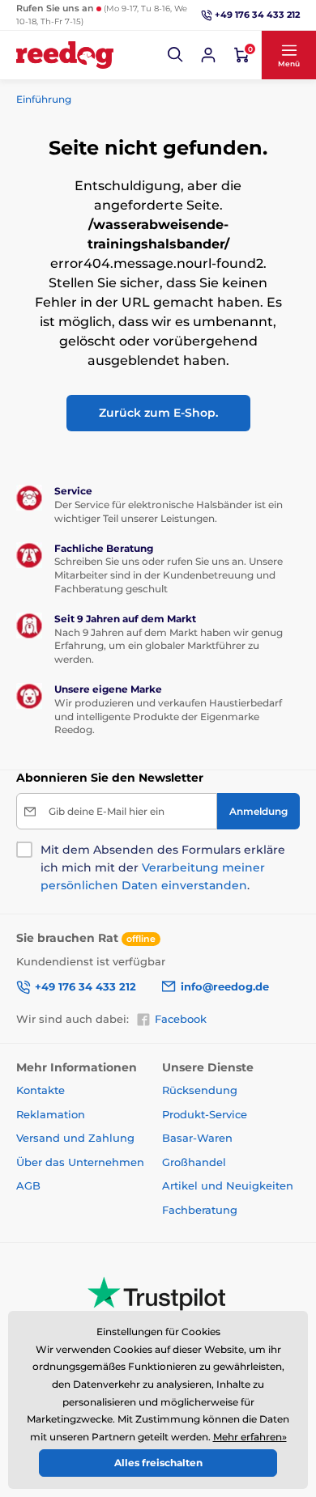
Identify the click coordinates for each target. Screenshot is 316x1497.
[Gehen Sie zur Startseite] (64, 55)
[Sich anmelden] (208, 55)
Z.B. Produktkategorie (113, 97)
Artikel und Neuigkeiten (227, 1185)
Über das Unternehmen (80, 1162)
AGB (28, 1185)
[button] (176, 55)
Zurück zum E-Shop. (158, 412)
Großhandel (194, 1162)
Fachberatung (199, 1209)
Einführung (43, 99)
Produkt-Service (204, 1114)
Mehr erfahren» (250, 1437)
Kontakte (40, 1090)
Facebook (181, 1018)
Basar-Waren (197, 1137)
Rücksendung (199, 1090)
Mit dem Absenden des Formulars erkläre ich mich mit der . (163, 867)
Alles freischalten (158, 1463)
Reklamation (50, 1114)
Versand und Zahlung (75, 1137)
